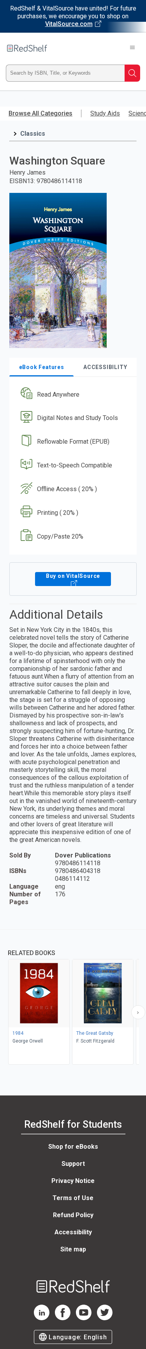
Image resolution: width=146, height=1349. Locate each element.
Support (73, 1163)
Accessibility (73, 1232)
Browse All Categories (40, 113)
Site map (73, 1249)
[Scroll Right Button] (138, 1012)
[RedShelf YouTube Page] (83, 1318)
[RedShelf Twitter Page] (105, 1318)
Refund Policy (73, 1215)
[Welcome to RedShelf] (27, 48)
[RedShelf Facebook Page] (62, 1318)
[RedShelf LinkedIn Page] (41, 1318)
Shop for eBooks (73, 1146)
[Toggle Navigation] (132, 48)
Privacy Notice (73, 1181)
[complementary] (73, 998)
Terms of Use (73, 1198)
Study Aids (105, 113)
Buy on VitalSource (73, 576)
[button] (72, 394)
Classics (32, 133)
